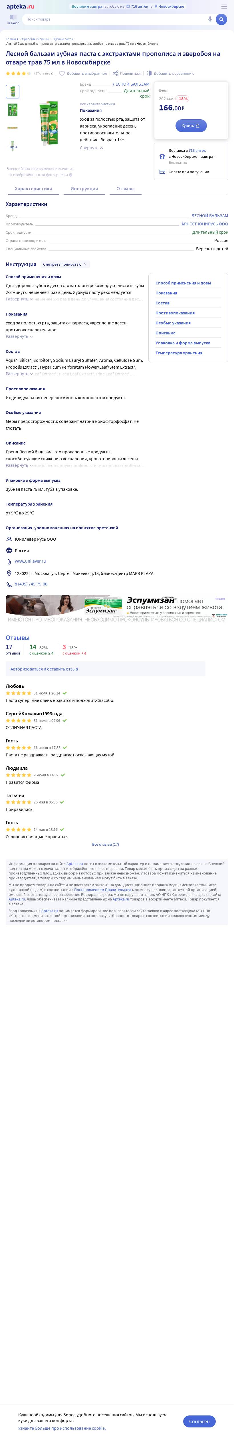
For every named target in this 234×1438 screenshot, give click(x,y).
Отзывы (125, 188)
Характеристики (33, 188)
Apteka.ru (74, 863)
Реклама (220, 599)
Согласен (199, 1421)
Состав (163, 303)
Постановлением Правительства (102, 889)
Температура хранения (179, 353)
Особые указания (173, 323)
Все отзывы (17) (105, 844)
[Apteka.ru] (20, 6)
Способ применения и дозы (183, 283)
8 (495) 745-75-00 (31, 584)
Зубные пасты (63, 39)
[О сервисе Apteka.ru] (224, 7)
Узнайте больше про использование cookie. (62, 1428)
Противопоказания (175, 313)
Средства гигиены (35, 39)
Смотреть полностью (62, 264)
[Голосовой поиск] (210, 19)
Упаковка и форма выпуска (183, 343)
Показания (166, 293)
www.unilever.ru (30, 561)
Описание (165, 333)
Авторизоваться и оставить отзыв (44, 669)
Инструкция (84, 188)
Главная (12, 39)
